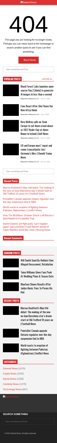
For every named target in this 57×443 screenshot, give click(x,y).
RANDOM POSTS (12, 253)
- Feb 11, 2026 (45, 138)
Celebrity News (11, 384)
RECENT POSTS (11, 300)
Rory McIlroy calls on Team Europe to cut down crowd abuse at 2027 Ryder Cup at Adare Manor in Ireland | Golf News (37, 128)
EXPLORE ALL (47, 79)
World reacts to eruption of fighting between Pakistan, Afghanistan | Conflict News (35, 349)
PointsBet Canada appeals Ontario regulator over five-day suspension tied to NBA (36, 334)
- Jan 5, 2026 (44, 114)
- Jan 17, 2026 (45, 99)
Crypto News (9, 373)
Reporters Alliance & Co (30, 99)
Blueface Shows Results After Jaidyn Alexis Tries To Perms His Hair (36, 288)
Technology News (12, 389)
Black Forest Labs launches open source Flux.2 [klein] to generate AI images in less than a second (37, 90)
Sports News (9, 379)
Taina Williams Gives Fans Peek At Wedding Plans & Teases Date (37, 274)
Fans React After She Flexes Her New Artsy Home (37, 108)
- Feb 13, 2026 (45, 162)
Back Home (29, 60)
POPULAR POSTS (12, 79)
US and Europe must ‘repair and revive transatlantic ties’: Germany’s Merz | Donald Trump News (36, 151)
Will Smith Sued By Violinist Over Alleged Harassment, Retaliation (37, 262)
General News (10, 368)
